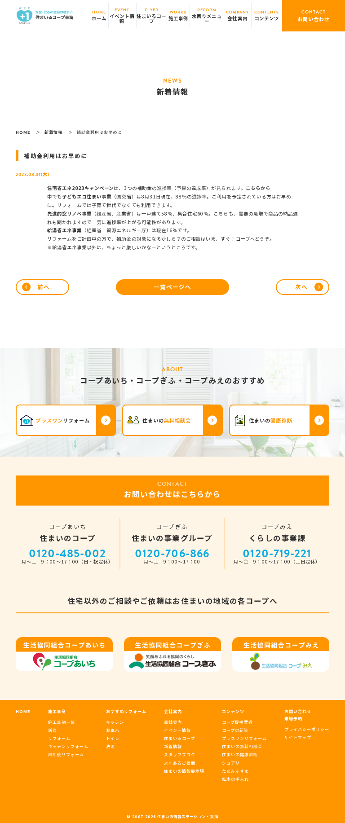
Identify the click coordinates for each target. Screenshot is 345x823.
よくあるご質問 (179, 763)
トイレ (112, 738)
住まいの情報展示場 (184, 771)
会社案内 (173, 722)
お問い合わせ (297, 711)
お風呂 (112, 730)
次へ (301, 286)
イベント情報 (177, 730)
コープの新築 (235, 730)
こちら (253, 188)
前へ (43, 286)
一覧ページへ (172, 286)
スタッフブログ (179, 754)
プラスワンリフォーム (244, 738)
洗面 (110, 746)
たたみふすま (235, 771)
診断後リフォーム (66, 754)
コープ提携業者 (237, 722)
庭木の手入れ (235, 779)
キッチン (115, 722)
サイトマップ (297, 737)
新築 (52, 730)
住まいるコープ (179, 738)
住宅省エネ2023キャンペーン (80, 188)
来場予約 (293, 718)
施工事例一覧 (61, 722)
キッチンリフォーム (68, 746)
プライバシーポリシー (306, 729)
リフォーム (59, 738)
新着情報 (173, 746)
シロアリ (231, 763)
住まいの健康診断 (240, 754)
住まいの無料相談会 (242, 746)
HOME (23, 711)
